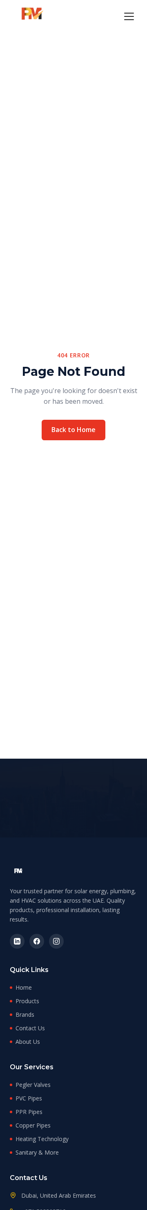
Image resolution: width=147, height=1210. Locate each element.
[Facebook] (36, 941)
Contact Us (30, 1028)
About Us (28, 1041)
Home (24, 987)
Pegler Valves (33, 1085)
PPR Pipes (29, 1112)
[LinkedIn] (17, 941)
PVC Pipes (29, 1098)
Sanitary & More (37, 1152)
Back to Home (73, 429)
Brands (25, 1014)
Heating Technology (42, 1139)
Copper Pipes (33, 1125)
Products (27, 1001)
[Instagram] (56, 941)
